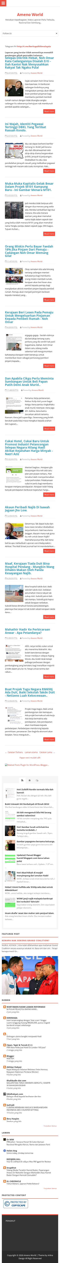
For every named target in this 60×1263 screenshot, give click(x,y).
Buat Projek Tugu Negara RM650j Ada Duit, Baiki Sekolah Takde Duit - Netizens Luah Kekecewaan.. (30, 692)
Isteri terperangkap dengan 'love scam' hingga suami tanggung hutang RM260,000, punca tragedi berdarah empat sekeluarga (28, 1023)
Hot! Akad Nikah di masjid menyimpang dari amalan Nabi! (32, 874)
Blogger (10, 1056)
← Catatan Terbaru (14, 752)
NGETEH (10, 1058)
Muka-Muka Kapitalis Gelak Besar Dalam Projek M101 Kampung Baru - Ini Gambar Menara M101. (29, 187)
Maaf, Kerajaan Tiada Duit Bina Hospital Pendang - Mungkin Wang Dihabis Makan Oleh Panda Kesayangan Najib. (29, 568)
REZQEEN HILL (13, 1159)
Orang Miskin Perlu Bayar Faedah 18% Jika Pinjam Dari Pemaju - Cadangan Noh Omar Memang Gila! (29, 251)
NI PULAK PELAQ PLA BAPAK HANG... (22, 1009)
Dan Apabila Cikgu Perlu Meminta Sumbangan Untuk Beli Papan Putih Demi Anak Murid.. (29, 381)
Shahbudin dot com (16, 1080)
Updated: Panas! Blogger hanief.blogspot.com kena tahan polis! (33, 858)
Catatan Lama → (47, 752)
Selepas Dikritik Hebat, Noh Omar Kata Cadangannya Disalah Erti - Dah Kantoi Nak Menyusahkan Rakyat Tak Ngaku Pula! (29, 62)
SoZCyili (10, 1105)
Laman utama (31, 752)
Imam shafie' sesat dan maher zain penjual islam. (29, 913)
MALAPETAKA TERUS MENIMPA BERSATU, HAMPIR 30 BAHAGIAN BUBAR (28, 1084)
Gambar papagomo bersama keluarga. (36, 841)
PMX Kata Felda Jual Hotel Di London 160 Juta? (26, 1047)
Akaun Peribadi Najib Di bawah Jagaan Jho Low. (27, 508)
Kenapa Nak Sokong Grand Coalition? (25, 940)
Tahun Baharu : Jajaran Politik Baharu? (23, 1183)
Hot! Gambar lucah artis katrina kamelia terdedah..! (33, 829)
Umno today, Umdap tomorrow (20, 1153)
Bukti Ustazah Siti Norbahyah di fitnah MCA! (27, 804)
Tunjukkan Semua (50, 1126)
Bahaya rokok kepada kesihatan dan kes (24, 1096)
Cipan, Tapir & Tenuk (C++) (19, 1045)
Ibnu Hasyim (13, 1118)
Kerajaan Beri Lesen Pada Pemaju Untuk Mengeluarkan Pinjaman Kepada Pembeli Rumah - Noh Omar (29, 317)
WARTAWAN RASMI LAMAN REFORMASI (26, 1006)
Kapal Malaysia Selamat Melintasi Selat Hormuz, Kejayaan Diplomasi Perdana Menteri (27, 1070)
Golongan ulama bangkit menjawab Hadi (24, 1036)
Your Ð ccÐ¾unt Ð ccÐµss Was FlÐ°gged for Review (29, 1161)
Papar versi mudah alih (30, 757)
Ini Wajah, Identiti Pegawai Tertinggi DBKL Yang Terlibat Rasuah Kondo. (25, 127)
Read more (49, 111)
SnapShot (11, 1167)
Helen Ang (12, 1150)
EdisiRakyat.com (15, 1094)
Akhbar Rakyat (14, 1067)
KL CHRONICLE (14, 1181)
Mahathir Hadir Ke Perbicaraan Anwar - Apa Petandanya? (27, 631)
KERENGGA (12, 1017)
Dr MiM (10, 1139)
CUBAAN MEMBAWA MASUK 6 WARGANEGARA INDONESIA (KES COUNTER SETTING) (27, 1108)
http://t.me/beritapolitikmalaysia (34, 46)
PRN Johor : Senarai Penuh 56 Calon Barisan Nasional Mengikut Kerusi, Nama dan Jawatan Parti (28, 1143)
